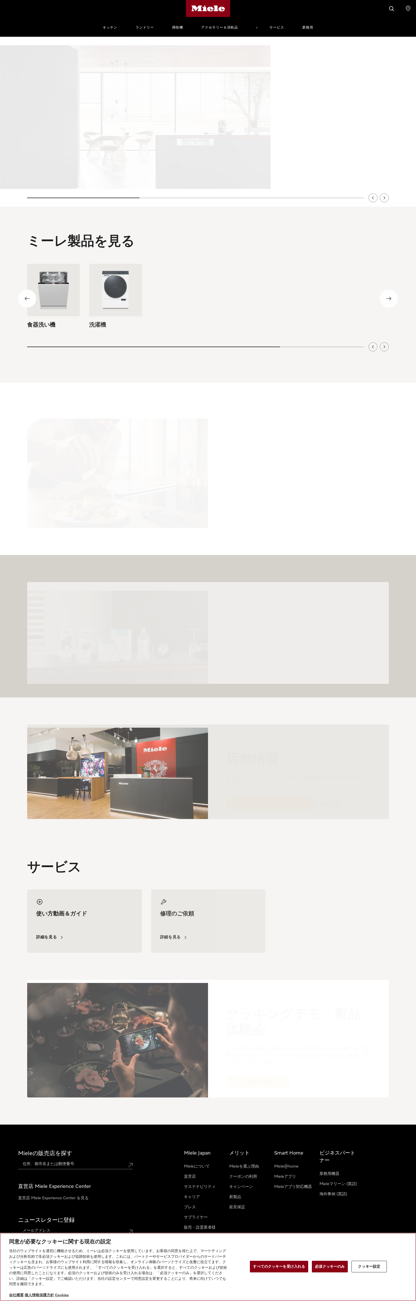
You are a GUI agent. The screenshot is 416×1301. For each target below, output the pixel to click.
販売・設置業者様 (200, 1227)
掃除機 (177, 27)
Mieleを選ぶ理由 (244, 1166)
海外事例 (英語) (333, 1194)
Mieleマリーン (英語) (338, 1184)
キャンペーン (241, 1187)
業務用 (307, 27)
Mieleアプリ (285, 1177)
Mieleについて (197, 1166)
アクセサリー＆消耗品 (219, 27)
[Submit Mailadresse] (130, 1231)
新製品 (235, 1197)
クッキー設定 (369, 1266)
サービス (276, 27)
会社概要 (16, 1295)
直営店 (190, 1177)
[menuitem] (113, 27)
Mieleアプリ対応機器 (293, 1187)
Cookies (62, 1295)
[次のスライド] (384, 197)
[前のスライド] (373, 197)
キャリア (192, 1197)
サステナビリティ (200, 1187)
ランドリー (145, 27)
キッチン (110, 27)
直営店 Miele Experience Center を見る (53, 1198)
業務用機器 (329, 1174)
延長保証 (237, 1207)
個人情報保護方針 (39, 1295)
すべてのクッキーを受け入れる (279, 1266)
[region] (208, 122)
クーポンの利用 (243, 1177)
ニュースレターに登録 (46, 1220)
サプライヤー (196, 1217)
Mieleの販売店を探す (45, 1153)
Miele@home (286, 1166)
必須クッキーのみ (330, 1266)
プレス (190, 1207)
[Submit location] (130, 1165)
